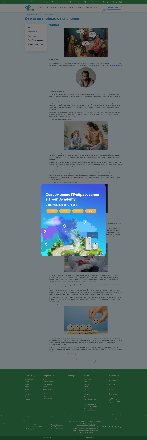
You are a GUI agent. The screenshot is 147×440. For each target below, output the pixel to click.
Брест (65, 211)
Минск (52, 211)
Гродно (91, 211)
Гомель (77, 211)
